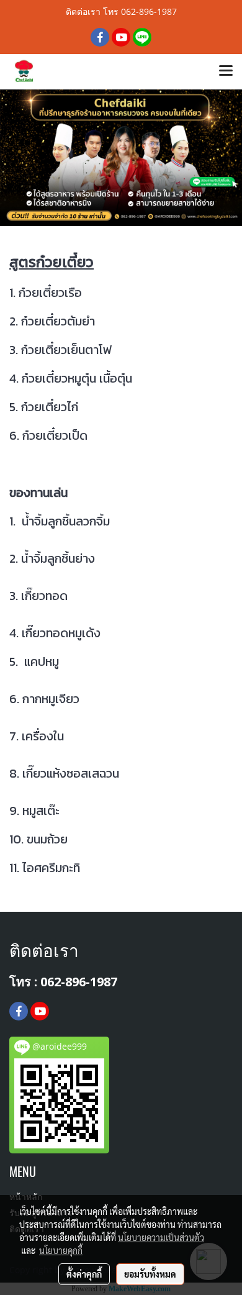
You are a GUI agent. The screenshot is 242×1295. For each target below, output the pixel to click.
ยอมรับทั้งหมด (150, 1273)
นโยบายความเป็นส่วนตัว (161, 1237)
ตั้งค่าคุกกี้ (84, 1273)
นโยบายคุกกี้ (61, 1250)
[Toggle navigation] (226, 71)
